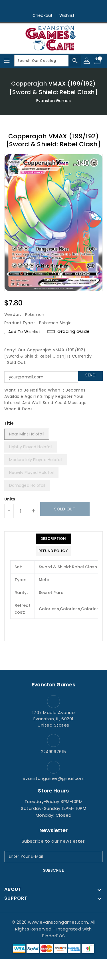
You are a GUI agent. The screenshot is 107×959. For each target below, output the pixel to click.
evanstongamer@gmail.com (53, 778)
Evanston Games (53, 101)
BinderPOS (53, 936)
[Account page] (87, 60)
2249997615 (53, 752)
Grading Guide (73, 331)
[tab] (53, 539)
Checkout (43, 15)
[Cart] (98, 60)
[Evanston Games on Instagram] (53, 6)
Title (9, 423)
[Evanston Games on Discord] (64, 6)
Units (9, 499)
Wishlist (66, 15)
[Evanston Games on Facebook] (42, 6)
